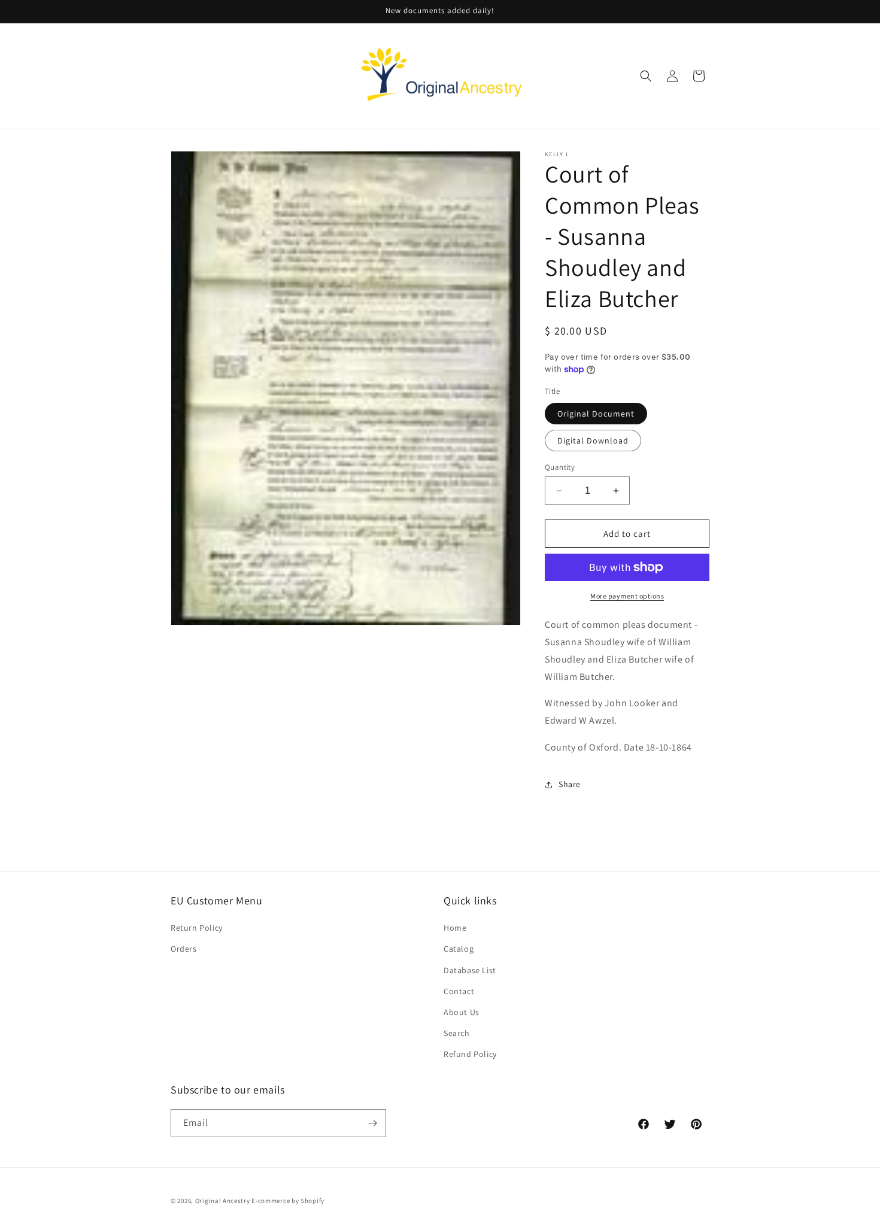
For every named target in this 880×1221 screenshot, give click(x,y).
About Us (462, 1012)
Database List (470, 970)
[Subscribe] (372, 1123)
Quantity (560, 467)
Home (455, 927)
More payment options (627, 595)
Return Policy (197, 927)
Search (457, 1033)
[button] (646, 76)
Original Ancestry (222, 1200)
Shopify (312, 1200)
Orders (184, 948)
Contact (459, 991)
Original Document (596, 413)
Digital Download (593, 440)
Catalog (459, 948)
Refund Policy (470, 1054)
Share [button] (570, 784)
